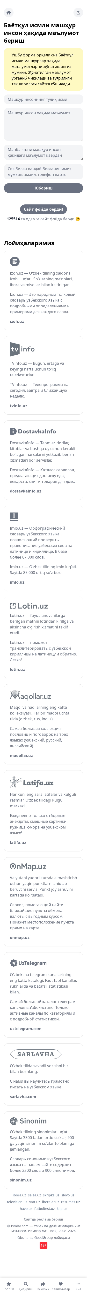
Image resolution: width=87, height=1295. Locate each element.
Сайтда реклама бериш (43, 1219)
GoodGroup (43, 1237)
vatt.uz (34, 1202)
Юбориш (44, 188)
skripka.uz (51, 1195)
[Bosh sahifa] (9, 12)
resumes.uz (70, 1202)
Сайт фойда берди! (43, 209)
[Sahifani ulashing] (78, 12)
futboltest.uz (44, 1208)
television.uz (17, 1202)
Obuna (23, 1237)
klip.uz (62, 1208)
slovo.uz (67, 1195)
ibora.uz (19, 1195)
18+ (43, 1245)
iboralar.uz (50, 1202)
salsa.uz (34, 1195)
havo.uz (26, 1208)
